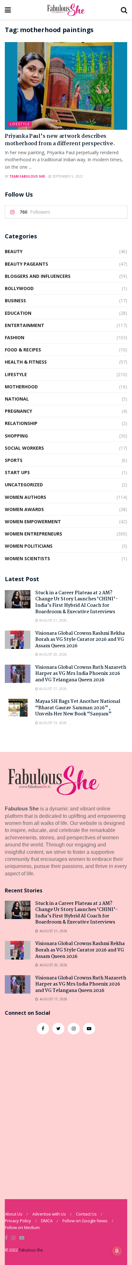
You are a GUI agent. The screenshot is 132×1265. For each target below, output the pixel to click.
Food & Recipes (23, 350)
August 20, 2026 (52, 654)
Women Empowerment (33, 521)
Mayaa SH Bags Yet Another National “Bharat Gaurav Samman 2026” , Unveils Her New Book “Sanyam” (77, 708)
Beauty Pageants (26, 264)
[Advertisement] (66, 1113)
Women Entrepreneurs (33, 534)
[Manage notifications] (117, 1251)
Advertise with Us (49, 1214)
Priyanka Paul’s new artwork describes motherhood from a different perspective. (60, 140)
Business (15, 300)
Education (18, 313)
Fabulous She (31, 1250)
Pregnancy (18, 411)
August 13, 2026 (52, 723)
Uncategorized (24, 485)
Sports (13, 460)
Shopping (16, 436)
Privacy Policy (18, 1221)
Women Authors (25, 497)
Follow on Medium (22, 1227)
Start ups (17, 472)
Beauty (13, 251)
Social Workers (24, 448)
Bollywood (19, 288)
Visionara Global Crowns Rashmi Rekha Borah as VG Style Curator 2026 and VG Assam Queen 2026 (80, 640)
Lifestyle (20, 123)
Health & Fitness (26, 362)
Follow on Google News (85, 1221)
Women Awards (24, 509)
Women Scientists (27, 558)
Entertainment (24, 325)
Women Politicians (29, 546)
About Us (13, 1214)
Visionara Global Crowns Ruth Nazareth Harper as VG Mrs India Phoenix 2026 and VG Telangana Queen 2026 (80, 674)
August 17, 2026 (52, 688)
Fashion (14, 337)
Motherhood (21, 387)
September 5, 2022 (67, 176)
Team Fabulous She (27, 176)
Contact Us (86, 1214)
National (17, 399)
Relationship (21, 423)
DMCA (47, 1221)
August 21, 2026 (52, 620)
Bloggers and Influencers (37, 276)
